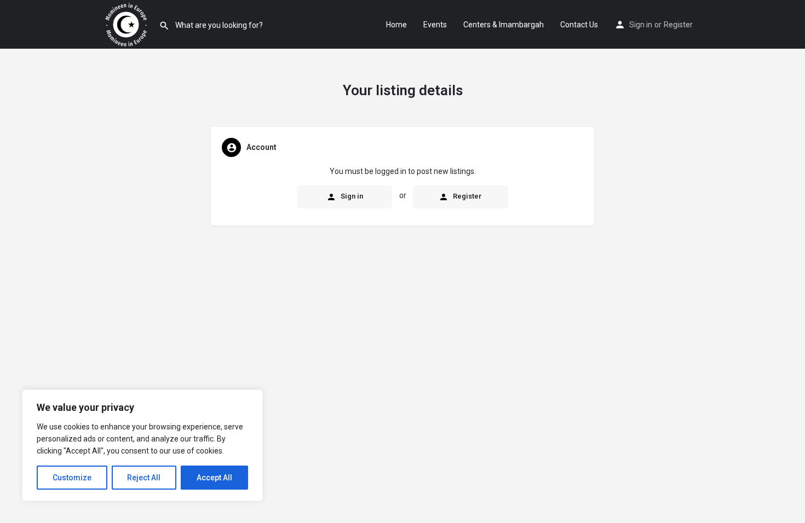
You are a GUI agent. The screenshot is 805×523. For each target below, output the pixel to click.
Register (678, 24)
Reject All (143, 477)
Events (435, 24)
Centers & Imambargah (503, 24)
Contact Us (579, 24)
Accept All (214, 477)
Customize (72, 477)
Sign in (640, 24)
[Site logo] (127, 23)
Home (396, 24)
